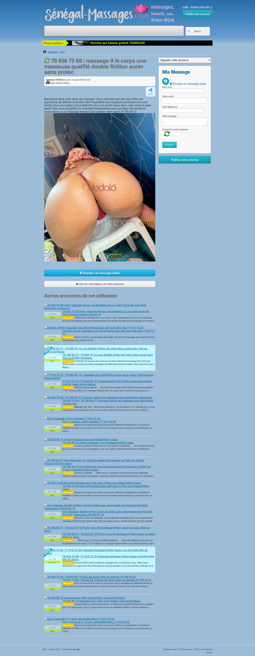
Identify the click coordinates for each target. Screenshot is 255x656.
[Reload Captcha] (166, 134)
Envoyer (169, 144)
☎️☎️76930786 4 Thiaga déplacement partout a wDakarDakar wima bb (141, 42)
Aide (44, 649)
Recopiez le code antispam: (175, 129)
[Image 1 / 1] (99, 187)
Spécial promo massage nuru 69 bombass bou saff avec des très (108, 332)
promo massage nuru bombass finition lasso (97, 443)
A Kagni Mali (54, 649)
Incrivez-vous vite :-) (201, 7)
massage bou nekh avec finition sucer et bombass (101, 601)
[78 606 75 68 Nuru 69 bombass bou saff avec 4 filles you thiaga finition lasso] (92, 483)
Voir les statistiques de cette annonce (101, 284)
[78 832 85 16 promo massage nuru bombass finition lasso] (81, 439)
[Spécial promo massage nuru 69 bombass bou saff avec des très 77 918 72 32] (93, 327)
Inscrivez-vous (185, 649)
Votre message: (169, 115)
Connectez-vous (170, 649)
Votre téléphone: (170, 106)
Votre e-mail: (168, 96)
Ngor (62, 51)
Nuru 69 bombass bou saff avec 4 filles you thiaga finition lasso (105, 487)
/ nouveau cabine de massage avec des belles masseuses (107, 402)
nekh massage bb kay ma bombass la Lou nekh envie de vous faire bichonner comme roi (105, 312)
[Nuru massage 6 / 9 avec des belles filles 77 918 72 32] (79, 618)
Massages (53, 51)
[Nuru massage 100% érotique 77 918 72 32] (72, 418)
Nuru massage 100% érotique (89, 422)
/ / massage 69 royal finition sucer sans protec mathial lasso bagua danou (107, 382)
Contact (209, 652)
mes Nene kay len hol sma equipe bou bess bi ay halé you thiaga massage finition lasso (106, 468)
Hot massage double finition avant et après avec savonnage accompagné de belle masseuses (107, 513)
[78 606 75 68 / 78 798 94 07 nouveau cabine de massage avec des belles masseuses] (98, 397)
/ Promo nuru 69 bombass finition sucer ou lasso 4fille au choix (108, 535)
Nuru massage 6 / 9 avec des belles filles (96, 622)
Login (185, 7)
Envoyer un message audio (101, 273)
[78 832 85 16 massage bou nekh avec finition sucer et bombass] (84, 597)
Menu (197, 31)
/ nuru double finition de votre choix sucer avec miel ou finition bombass (107, 356)
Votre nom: (167, 86)
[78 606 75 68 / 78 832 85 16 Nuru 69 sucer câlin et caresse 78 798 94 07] (90, 576)
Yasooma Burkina (69, 649)
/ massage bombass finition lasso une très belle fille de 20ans (108, 557)
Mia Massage (176, 71)
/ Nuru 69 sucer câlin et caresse (107, 580)
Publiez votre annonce (197, 14)
